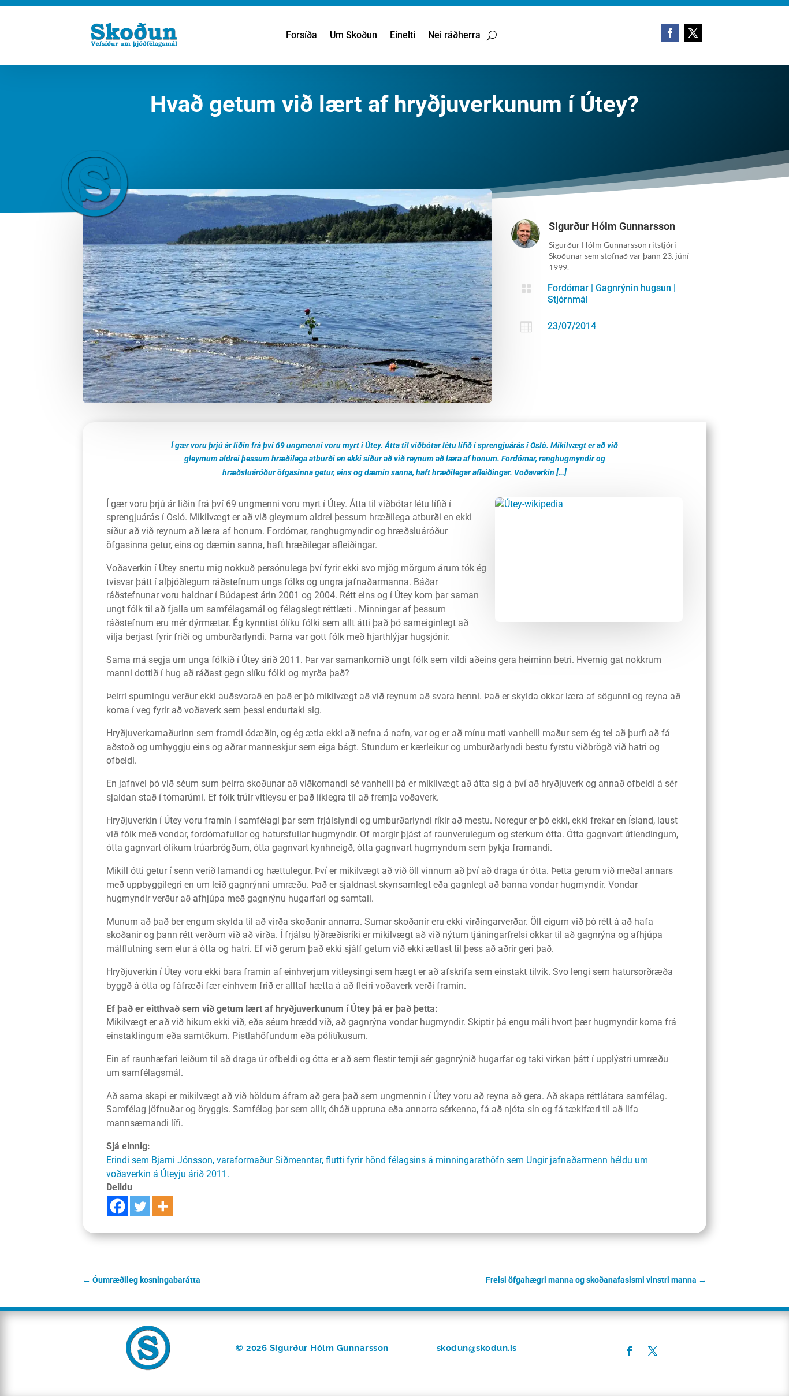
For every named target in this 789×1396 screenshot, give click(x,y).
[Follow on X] (693, 33)
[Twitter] (140, 1206)
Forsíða (301, 35)
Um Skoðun (353, 35)
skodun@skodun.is (477, 1348)
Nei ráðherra (454, 35)
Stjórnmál (568, 299)
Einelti (402, 35)
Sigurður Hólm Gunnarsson (612, 226)
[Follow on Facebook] (670, 33)
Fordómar (568, 287)
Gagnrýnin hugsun (633, 287)
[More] (162, 1206)
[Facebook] (117, 1206)
